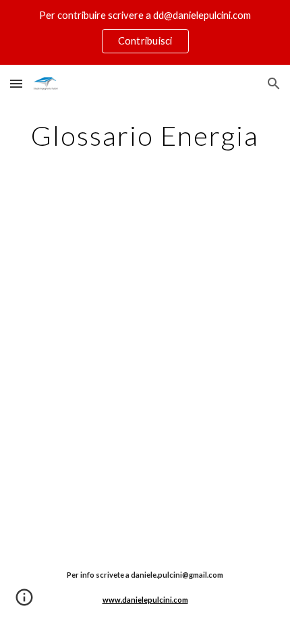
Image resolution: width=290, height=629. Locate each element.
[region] (145, 32)
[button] (16, 83)
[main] (145, 135)
